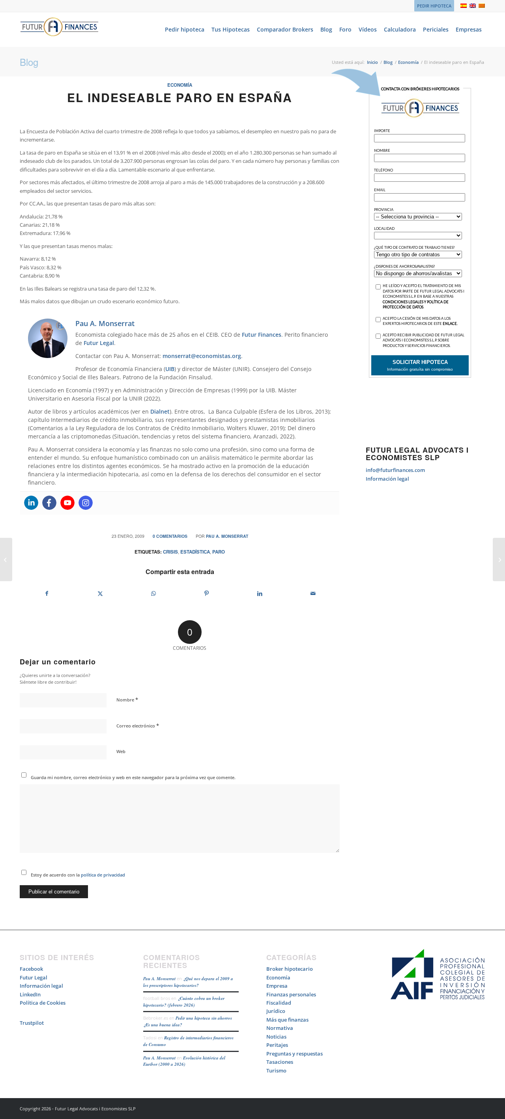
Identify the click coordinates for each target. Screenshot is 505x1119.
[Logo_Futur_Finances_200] (59, 29)
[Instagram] (86, 503)
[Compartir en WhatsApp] (153, 593)
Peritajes (277, 1044)
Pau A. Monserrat (227, 536)
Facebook (31, 968)
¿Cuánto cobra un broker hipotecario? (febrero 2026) (183, 1001)
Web (120, 751)
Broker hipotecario (289, 968)
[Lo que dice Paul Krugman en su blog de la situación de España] (6, 559)
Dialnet (160, 411)
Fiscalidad (278, 1002)
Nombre (127, 699)
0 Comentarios (170, 536)
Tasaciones (279, 1061)
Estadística (195, 551)
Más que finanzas (287, 1019)
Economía (179, 85)
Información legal (387, 478)
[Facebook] (49, 503)
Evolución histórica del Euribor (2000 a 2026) (184, 1061)
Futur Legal (99, 343)
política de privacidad (102, 875)
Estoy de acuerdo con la (78, 875)
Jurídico (275, 1011)
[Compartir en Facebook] (46, 593)
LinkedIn (30, 994)
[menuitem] (432, 6)
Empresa (277, 985)
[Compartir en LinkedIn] (260, 593)
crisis (170, 551)
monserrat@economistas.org (202, 356)
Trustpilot (32, 1022)
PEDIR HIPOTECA (434, 6)
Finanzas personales (291, 994)
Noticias (276, 1036)
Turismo (276, 1070)
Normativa (279, 1027)
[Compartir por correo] (312, 593)
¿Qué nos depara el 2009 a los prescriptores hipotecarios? (188, 981)
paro (218, 551)
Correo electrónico (137, 725)
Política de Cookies (42, 1002)
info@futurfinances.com (395, 470)
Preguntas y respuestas (294, 1053)
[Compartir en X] (100, 593)
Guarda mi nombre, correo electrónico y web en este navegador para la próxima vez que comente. (133, 777)
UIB (169, 369)
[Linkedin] (31, 503)
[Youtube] (67, 503)
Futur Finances (261, 334)
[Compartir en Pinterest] (206, 593)
